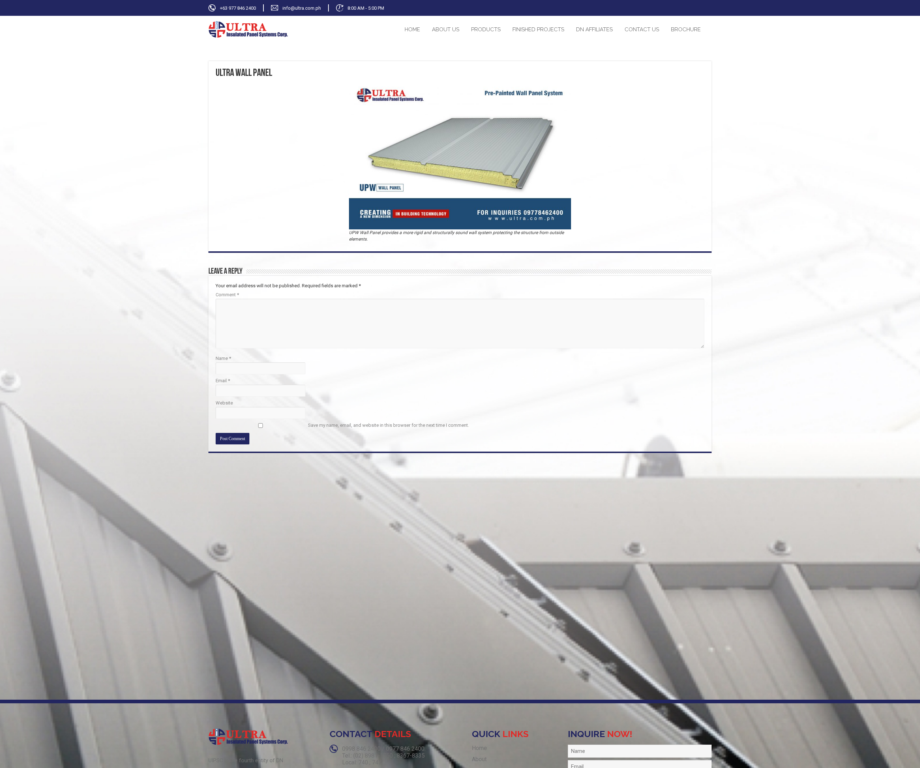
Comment (227, 294)
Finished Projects (538, 29)
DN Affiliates (594, 29)
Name (223, 358)
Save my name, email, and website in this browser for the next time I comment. (388, 425)
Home (412, 29)
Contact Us (642, 29)
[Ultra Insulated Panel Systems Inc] (248, 29)
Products (486, 29)
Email (223, 380)
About (479, 759)
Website (224, 403)
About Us (445, 29)
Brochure (686, 29)
